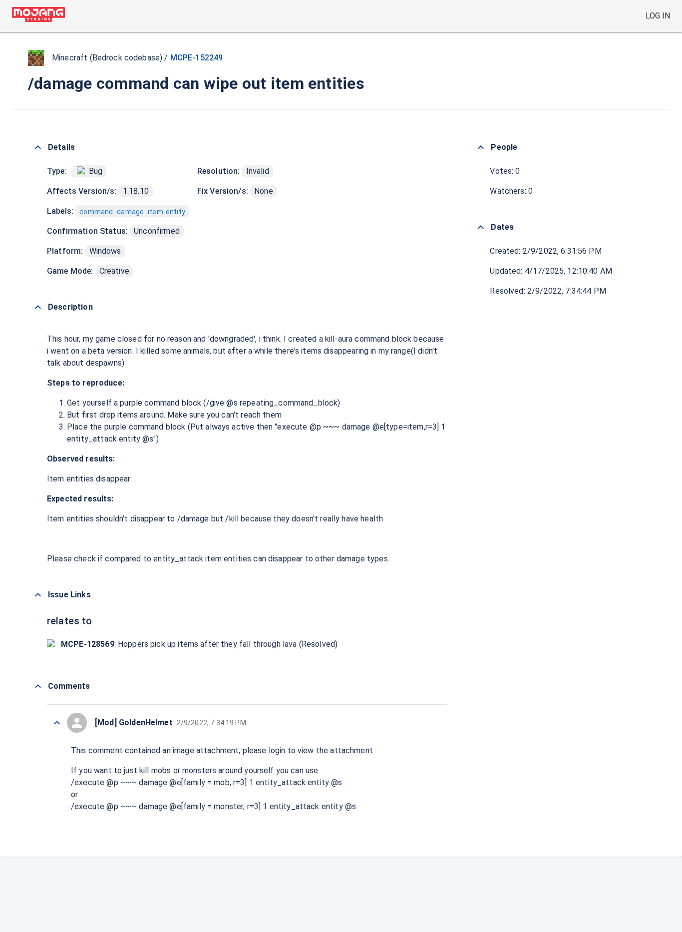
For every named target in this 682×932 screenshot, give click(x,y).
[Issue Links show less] (38, 595)
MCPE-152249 (196, 57)
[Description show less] (38, 307)
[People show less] (481, 147)
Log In (658, 15)
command (96, 212)
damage (130, 212)
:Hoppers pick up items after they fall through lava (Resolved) (199, 644)
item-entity (166, 212)
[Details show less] (38, 147)
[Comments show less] (38, 686)
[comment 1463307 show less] (57, 723)
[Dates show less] (481, 227)
